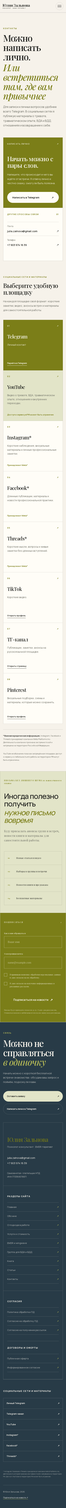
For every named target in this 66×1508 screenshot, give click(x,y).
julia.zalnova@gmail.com (21, 1158)
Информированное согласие (33, 1367)
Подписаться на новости (15, 1497)
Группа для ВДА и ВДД (33, 1252)
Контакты (33, 1279)
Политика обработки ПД (33, 1312)
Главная (33, 1207)
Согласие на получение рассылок (33, 1330)
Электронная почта (13, 953)
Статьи (33, 1270)
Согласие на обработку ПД (33, 1321)
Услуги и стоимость (33, 1234)
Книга (33, 1261)
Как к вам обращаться (15, 933)
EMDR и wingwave (33, 1243)
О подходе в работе (33, 1225)
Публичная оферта (33, 1358)
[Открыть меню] (59, 6)
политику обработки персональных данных (41, 974)
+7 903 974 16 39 (17, 1163)
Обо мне (33, 1216)
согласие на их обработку (27, 977)
